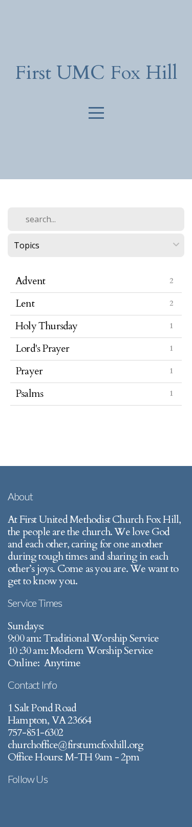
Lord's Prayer (42, 348)
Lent (24, 303)
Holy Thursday (46, 326)
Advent (30, 281)
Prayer (28, 371)
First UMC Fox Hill (96, 72)
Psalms (29, 393)
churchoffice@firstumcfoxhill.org (75, 745)
